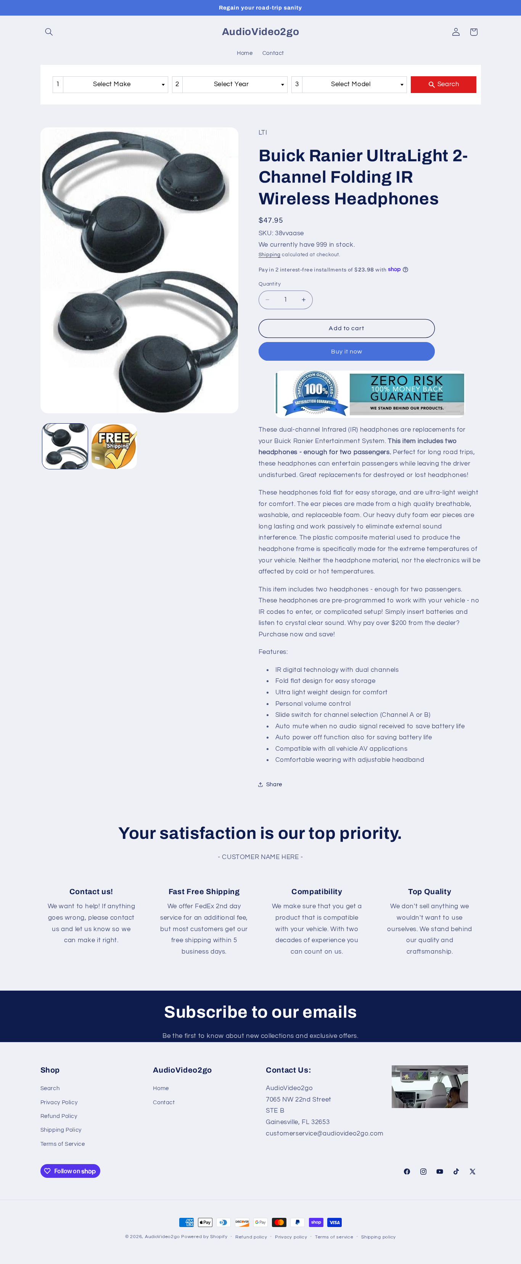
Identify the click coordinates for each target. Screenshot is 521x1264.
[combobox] (110, 84)
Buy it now (347, 351)
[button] (49, 32)
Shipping (270, 254)
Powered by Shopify (204, 1237)
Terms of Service (62, 1144)
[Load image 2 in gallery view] (114, 446)
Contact (164, 1102)
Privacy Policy (59, 1102)
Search (50, 1088)
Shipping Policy (61, 1130)
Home (161, 1088)
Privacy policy (291, 1237)
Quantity (270, 284)
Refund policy (251, 1237)
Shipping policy (378, 1237)
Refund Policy (58, 1116)
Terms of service (334, 1237)
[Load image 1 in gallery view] (65, 446)
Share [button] (274, 784)
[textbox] (114, 84)
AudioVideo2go (162, 1237)
